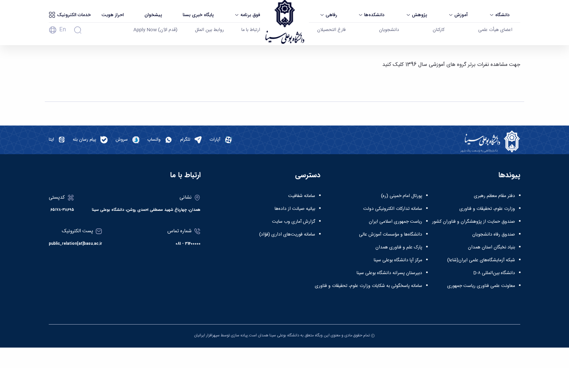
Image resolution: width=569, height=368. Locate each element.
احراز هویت (112, 14)
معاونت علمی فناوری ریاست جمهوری (481, 286)
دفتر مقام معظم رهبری (494, 196)
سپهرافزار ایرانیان (207, 335)
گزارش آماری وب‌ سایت (293, 222)
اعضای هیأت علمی (495, 30)
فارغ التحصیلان (331, 30)
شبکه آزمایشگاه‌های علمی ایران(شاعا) (481, 260)
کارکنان (439, 30)
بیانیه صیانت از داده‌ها (295, 209)
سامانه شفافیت (301, 196)
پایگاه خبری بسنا (198, 14)
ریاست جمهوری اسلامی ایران (395, 222)
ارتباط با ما (250, 30)
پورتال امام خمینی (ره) (401, 196)
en (62, 29)
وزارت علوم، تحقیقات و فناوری (487, 209)
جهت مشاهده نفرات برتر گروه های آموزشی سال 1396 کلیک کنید (451, 64)
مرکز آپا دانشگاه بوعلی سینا (398, 260)
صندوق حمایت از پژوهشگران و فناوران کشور (473, 222)
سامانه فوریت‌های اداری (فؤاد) (287, 235)
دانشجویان (389, 30)
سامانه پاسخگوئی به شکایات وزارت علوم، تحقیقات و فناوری (368, 286)
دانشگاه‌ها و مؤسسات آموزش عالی (390, 235)
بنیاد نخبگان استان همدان (491, 247)
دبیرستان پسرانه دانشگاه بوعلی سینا (389, 273)
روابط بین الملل (209, 30)
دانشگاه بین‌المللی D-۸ (494, 273)
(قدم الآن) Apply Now (155, 30)
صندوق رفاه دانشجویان (493, 235)
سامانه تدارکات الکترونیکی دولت (392, 209)
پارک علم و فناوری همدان (398, 247)
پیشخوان (153, 14)
